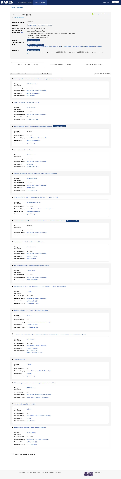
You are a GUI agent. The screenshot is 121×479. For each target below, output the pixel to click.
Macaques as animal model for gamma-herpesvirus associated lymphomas (33, 126)
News (38, 472)
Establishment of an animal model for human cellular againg (29, 242)
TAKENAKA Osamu (31, 388)
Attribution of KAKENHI (55, 472)
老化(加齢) (42, 46)
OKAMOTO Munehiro (32, 84)
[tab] (27, 64)
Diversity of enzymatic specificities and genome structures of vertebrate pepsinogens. (35, 173)
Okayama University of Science (35, 352)
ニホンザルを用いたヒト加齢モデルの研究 (24, 404)
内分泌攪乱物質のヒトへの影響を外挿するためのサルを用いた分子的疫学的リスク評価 (36, 197)
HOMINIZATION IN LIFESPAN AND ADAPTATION (26, 102)
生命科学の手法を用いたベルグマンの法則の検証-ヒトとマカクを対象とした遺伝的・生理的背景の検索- (40, 286)
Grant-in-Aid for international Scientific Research (39, 394)
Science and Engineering (95, 46)
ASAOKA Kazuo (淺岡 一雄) (34, 202)
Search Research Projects (25, 2)
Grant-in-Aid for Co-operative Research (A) (37, 439)
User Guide (29, 472)
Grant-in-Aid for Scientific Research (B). (37, 253)
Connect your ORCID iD (100, 14)
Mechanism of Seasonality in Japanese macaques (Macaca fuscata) (31, 265)
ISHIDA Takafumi (31, 107)
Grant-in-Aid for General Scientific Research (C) (39, 322)
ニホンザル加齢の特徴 (19, 359)
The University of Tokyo (32, 119)
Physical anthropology (82, 46)
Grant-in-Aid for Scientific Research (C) (37, 138)
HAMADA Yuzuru (31, 270)
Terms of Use (44, 472)
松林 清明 (29, 409)
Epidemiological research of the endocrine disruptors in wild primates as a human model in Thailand (39, 220)
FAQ (34, 472)
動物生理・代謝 (57, 46)
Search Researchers (40, 2)
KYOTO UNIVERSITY (32, 190)
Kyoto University (31, 95)
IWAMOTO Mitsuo (31, 432)
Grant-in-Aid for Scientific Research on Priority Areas (40, 209)
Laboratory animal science (34, 42)
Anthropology (48, 46)
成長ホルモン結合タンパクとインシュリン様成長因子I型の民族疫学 (31, 310)
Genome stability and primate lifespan (23, 150)
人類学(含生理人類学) (32, 46)
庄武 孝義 (29, 364)
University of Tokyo (31, 258)
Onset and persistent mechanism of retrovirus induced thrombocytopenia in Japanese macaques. (38, 79)
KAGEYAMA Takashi (32, 178)
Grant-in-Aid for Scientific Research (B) (36, 90)
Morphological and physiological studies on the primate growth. (30, 427)
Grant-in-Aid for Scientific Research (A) (36, 114)
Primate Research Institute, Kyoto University (38, 397)
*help (107, 14)
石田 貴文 (29, 291)
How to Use (106, 2)
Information (22, 472)
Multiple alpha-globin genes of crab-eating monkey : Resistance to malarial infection (35, 383)
